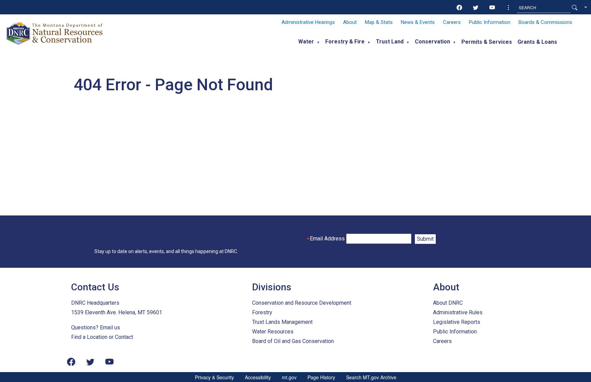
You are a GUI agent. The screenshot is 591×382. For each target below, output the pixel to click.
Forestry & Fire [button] (345, 41)
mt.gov (289, 377)
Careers (452, 22)
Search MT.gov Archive (371, 377)
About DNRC (448, 303)
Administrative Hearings (308, 22)
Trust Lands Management (282, 322)
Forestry (262, 312)
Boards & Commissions (545, 22)
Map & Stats (379, 22)
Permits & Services (486, 42)
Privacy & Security (214, 377)
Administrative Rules (458, 312)
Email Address (327, 238)
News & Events (418, 22)
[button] (508, 7)
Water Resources (272, 331)
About (350, 22)
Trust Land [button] (390, 41)
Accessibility (258, 377)
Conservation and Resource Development (301, 303)
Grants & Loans (537, 42)
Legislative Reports (456, 322)
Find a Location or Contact (102, 337)
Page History (321, 377)
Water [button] (306, 41)
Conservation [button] (432, 41)
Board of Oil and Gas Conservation (293, 341)
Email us (110, 327)
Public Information (489, 22)
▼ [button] (318, 42)
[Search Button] (574, 7)
